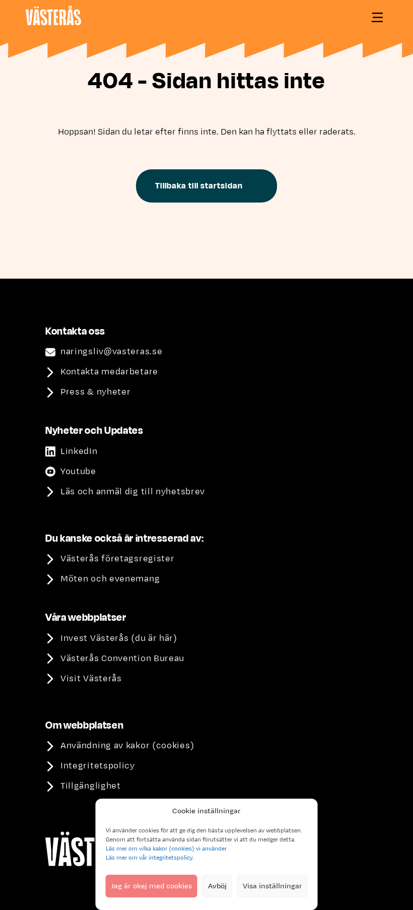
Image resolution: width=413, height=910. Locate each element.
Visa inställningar (272, 886)
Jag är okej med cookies (151, 886)
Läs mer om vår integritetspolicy (149, 858)
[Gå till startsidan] (53, 15)
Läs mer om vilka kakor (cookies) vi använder (166, 848)
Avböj (217, 886)
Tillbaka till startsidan (198, 186)
